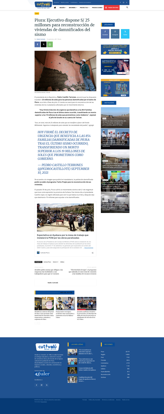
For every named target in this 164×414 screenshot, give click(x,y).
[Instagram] (123, 2)
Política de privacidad (94, 399)
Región (62, 7)
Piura (36, 13)
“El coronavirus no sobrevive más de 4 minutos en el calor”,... (86, 351)
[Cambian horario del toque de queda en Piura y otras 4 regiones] (72, 379)
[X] (126, 2)
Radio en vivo (125, 399)
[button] (127, 8)
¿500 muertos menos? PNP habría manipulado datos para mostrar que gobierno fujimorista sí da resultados (114, 185)
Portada (84, 399)
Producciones (97, 7)
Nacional (105, 161)
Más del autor (66, 292)
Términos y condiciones (108, 399)
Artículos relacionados (48, 292)
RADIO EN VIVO (113, 7)
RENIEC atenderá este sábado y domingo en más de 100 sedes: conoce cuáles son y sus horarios (114, 207)
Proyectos (84, 7)
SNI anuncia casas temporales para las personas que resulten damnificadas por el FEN (115, 165)
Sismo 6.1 (55, 262)
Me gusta (105, 30)
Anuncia (118, 399)
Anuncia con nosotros (85, 2)
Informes (72, 7)
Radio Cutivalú (41, 39)
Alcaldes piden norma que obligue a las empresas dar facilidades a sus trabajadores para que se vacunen (49, 272)
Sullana (62, 262)
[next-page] (39, 323)
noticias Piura (47, 262)
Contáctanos (74, 2)
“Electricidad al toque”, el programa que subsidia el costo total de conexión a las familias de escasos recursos (82, 272)
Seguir (115, 30)
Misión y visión (65, 2)
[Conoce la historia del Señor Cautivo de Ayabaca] (72, 370)
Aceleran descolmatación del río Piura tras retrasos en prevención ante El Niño (114, 123)
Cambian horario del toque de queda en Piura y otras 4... (87, 379)
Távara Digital (44, 401)
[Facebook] (120, 2)
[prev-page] (36, 323)
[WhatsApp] (50, 44)
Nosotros (56, 2)
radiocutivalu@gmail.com (50, 380)
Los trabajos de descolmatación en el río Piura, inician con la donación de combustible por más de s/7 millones (115, 142)
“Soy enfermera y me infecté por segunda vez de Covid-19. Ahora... (87, 361)
